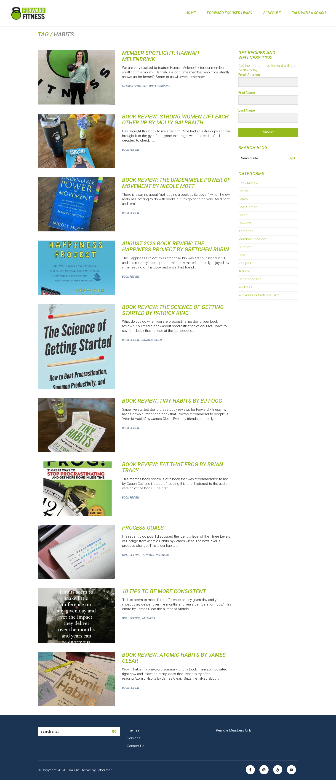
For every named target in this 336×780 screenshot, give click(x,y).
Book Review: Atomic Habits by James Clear (174, 658)
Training (244, 271)
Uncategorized (159, 86)
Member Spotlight (135, 86)
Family (243, 199)
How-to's (148, 555)
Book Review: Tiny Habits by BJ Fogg (172, 401)
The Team (134, 730)
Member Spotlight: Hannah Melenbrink (160, 56)
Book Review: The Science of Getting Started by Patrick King (173, 310)
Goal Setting (131, 555)
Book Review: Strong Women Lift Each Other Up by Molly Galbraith (175, 120)
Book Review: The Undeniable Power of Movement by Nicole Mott (176, 183)
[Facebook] (250, 769)
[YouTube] (291, 769)
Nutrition (244, 247)
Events (243, 191)
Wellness (162, 555)
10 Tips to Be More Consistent (164, 591)
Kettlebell (245, 231)
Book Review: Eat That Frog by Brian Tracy (172, 467)
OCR (241, 255)
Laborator (104, 770)
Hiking (243, 215)
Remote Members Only (233, 730)
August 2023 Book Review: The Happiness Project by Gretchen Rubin (175, 247)
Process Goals (143, 528)
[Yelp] (277, 769)
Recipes (244, 263)
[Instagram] (264, 769)
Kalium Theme (80, 770)
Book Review (130, 149)
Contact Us (135, 746)
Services (134, 738)
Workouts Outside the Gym (259, 295)
